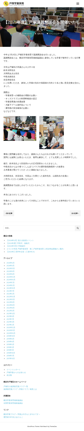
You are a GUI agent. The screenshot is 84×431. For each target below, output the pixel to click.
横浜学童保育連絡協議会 (13, 400)
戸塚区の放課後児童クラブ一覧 (16, 386)
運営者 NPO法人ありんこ (13, 417)
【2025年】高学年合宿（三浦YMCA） (21, 251)
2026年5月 (11, 263)
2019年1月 (10, 350)
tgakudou (40, 33)
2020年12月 (11, 327)
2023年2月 (10, 293)
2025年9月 (11, 271)
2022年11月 (11, 299)
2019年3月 (10, 347)
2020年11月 (11, 330)
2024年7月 (11, 282)
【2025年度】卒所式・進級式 (18, 243)
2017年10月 (11, 358)
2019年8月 (10, 339)
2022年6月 (11, 308)
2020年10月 (11, 333)
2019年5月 (10, 344)
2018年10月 (11, 353)
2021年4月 (10, 322)
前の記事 (9, 213)
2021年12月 (11, 313)
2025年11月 (11, 268)
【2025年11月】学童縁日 (16, 246)
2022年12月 (11, 296)
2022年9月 (11, 302)
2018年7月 (10, 355)
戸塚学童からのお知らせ (16, 372)
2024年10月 (11, 279)
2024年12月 (11, 277)
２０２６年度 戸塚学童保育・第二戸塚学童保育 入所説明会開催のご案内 (35, 249)
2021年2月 (10, 324)
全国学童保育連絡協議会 (13, 403)
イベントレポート (55, 33)
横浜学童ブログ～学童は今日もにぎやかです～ (22, 414)
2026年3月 (10, 265)
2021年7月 (10, 319)
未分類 (9, 375)
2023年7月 (10, 291)
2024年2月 (11, 285)
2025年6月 (11, 274)
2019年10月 (11, 336)
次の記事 (75, 213)
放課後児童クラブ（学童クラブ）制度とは (20, 389)
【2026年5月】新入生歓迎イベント (20, 240)
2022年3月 (10, 310)
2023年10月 (11, 288)
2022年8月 (11, 305)
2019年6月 (10, 341)
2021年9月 (10, 316)
